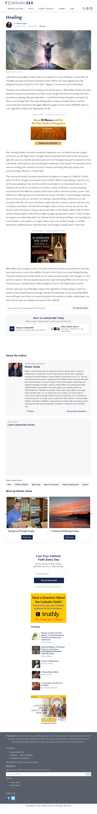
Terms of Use (15, 782)
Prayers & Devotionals (70, 484)
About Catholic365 (17, 752)
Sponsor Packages (26, 755)
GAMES (62, 9)
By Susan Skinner (47, 663)
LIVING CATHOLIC (46, 9)
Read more (27, 537)
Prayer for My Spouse (50, 661)
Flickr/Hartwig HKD (17, 72)
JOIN (72, 9)
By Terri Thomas (46, 642)
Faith (9, 484)
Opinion (85, 484)
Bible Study (36, 484)
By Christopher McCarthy (49, 688)
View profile (32, 26)
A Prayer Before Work (49, 672)
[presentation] (6, 514)
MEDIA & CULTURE (16, 9)
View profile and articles (78, 411)
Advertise (14, 755)
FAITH (31, 9)
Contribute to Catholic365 (20, 758)
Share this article (81, 308)
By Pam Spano (46, 674)
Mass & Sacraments (51, 484)
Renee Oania (22, 24)
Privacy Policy (15, 785)
